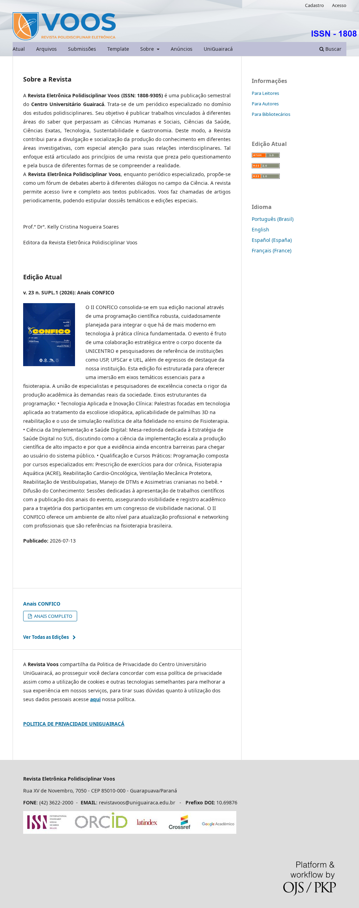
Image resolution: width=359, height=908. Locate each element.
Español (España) (272, 240)
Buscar (332, 49)
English (260, 229)
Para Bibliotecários (271, 114)
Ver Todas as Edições (46, 637)
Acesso (339, 5)
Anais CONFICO (41, 603)
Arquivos (46, 49)
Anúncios (181, 49)
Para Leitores (265, 93)
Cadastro (314, 5)
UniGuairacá (218, 49)
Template (118, 49)
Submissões (82, 49)
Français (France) (271, 250)
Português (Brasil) (272, 219)
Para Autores (265, 103)
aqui (95, 699)
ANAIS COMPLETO (52, 616)
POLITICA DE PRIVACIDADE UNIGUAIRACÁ (73, 723)
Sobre (147, 49)
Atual (19, 49)
